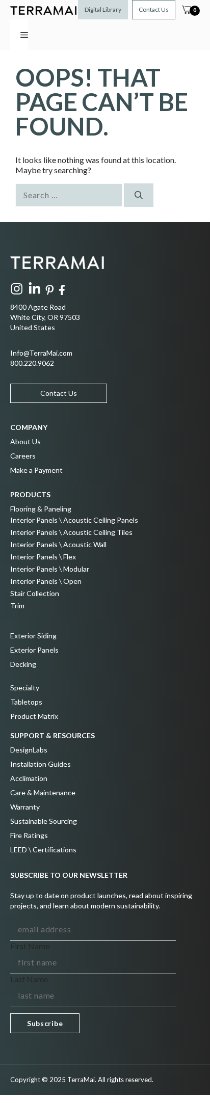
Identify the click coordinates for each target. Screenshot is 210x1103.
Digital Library (103, 9)
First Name (29, 946)
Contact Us (154, 9)
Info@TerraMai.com (41, 352)
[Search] (138, 195)
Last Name (29, 979)
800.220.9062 (32, 363)
